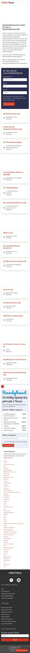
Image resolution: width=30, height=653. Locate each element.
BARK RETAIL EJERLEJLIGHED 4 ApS (12, 128)
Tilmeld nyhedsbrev (21, 650)
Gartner (5, 505)
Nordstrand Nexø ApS (12, 303)
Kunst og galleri (7, 510)
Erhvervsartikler (5, 617)
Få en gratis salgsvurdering (8, 621)
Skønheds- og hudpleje (9, 544)
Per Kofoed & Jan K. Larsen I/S (14, 345)
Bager (5, 466)
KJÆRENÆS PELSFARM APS (14, 261)
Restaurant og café (8, 538)
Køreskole (6, 514)
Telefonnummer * (7, 76)
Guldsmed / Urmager (8, 507)
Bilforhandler (6, 473)
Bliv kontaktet (8, 104)
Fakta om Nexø (5, 614)
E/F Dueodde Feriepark (12, 142)
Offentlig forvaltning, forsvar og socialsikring (13, 523)
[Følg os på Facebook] (11, 580)
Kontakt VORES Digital (7, 596)
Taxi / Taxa (6, 553)
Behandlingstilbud (8, 470)
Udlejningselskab (7, 557)
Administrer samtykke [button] (7, 598)
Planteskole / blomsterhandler (10, 533)
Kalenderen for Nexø (6, 612)
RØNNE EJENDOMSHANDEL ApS (15, 373)
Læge (5, 516)
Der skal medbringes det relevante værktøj (15, 442)
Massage (5, 520)
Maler (5, 518)
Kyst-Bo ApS (8, 289)
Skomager (6, 540)
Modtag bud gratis (8, 445)
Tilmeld (15, 640)
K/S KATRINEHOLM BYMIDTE (11, 247)
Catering (5, 481)
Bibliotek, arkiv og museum (10, 472)
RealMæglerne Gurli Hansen (14, 359)
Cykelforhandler (7, 483)
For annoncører (5, 591)
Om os (3, 589)
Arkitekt (5, 462)
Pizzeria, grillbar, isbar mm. (10, 531)
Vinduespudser (7, 560)
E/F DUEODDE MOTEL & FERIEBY (13, 173)
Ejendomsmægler (7, 490)
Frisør (5, 503)
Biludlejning (6, 475)
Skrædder (6, 542)
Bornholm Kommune (7, 619)
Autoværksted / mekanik (9, 464)
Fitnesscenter (7, 499)
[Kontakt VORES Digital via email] (19, 580)
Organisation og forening (9, 527)
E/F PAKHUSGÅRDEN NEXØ (14, 203)
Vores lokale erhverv (6, 610)
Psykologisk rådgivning (9, 534)
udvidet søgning (8, 457)
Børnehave (6, 479)
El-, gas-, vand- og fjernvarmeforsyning (12, 492)
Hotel (5, 508)
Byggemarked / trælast (8, 477)
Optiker (5, 525)
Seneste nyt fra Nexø (6, 607)
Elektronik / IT (7, 496)
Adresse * (5, 89)
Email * (5, 83)
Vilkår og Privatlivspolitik (8, 593)
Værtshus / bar (7, 564)
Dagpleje (5, 484)
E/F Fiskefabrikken (10, 188)
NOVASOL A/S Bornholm (13, 316)
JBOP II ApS (8, 233)
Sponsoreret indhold (6, 623)
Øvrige (5, 566)
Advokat (5, 460)
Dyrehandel (6, 488)
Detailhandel (6, 486)
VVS (4, 562)
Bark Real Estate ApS (11, 114)
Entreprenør (6, 497)
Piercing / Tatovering (8, 529)
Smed (5, 545)
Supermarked (6, 549)
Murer (5, 521)
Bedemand (6, 468)
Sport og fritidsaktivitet (9, 547)
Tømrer (5, 555)
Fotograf (5, 501)
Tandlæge (6, 551)
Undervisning (7, 558)
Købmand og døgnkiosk (9, 512)
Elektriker (6, 494)
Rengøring (6, 536)
